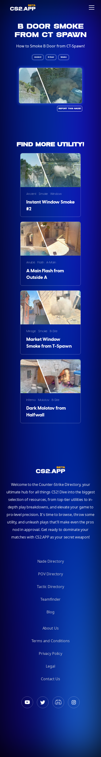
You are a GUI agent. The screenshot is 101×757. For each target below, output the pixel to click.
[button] (91, 7)
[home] (7, 7)
